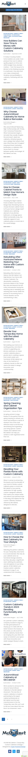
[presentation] (14, 23)
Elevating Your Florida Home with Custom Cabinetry (13, 471)
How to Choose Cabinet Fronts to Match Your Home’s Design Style (14, 191)
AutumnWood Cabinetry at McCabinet (11, 677)
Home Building (7, 35)
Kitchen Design (15, 35)
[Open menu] (25, 4)
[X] (14, 751)
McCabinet (8, 54)
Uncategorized (14, 400)
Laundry (6, 36)
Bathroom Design (8, 33)
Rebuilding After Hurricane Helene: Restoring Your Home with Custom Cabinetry (14, 262)
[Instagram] (18, 751)
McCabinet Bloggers (10, 122)
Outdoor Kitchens (17, 36)
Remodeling (7, 37)
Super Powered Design (18, 747)
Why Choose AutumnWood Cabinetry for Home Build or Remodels (14, 115)
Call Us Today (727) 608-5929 (14, 10)
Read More (7, 82)
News (10, 36)
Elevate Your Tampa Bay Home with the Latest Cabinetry (13, 335)
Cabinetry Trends (18, 33)
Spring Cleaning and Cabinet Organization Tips (13, 406)
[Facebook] (9, 751)
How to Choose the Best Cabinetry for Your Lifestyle (13, 539)
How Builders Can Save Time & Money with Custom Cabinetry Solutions (13, 45)
